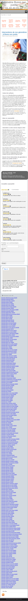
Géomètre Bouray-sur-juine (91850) (8, 332)
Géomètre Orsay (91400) (6, 497)
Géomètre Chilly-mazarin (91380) (8, 370)
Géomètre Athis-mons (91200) (7, 305)
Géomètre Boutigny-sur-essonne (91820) (10, 336)
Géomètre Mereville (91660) (7, 468)
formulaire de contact (17, 163)
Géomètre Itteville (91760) (6, 424)
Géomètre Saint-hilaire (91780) (7, 531)
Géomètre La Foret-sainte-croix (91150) (9, 433)
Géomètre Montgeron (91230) (7, 479)
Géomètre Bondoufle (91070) (7, 329)
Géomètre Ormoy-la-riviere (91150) (8, 495)
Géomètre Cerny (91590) (6, 354)
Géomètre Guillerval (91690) (7, 421)
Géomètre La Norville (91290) (7, 434)
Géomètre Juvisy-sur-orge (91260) (8, 428)
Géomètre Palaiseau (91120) (7, 499)
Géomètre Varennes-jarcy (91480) (8, 559)
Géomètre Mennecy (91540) (7, 467)
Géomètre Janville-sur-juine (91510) (9, 425)
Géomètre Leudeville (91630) (7, 447)
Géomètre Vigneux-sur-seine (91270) (9, 571)
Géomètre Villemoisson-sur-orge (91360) (10, 578)
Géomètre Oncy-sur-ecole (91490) (8, 492)
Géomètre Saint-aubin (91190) (7, 520)
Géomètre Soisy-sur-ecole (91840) (8, 550)
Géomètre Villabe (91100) (6, 572)
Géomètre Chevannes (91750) (7, 369)
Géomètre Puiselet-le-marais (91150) (9, 507)
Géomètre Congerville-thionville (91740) (9, 372)
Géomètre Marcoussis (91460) (7, 459)
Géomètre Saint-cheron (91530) (8, 522)
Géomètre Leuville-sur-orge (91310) (8, 449)
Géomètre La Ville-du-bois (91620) (8, 436)
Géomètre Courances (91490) (7, 376)
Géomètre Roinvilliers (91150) (7, 516)
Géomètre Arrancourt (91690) (7, 303)
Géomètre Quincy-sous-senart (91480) (9, 510)
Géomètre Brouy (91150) (6, 346)
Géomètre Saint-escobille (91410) (8, 526)
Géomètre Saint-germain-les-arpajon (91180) (10, 528)
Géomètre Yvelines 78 (17, 21)
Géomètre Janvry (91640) (6, 427)
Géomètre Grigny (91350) (6, 416)
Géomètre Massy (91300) (6, 464)
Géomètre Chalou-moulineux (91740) (9, 357)
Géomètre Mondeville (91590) (7, 476)
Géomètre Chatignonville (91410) (8, 364)
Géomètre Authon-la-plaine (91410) (8, 306)
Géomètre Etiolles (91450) (7, 398)
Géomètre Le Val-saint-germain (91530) (9, 442)
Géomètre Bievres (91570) (7, 317)
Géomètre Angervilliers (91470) (8, 300)
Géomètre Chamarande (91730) (8, 358)
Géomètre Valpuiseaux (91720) (8, 557)
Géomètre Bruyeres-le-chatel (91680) (9, 349)
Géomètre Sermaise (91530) (7, 549)
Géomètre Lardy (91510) (6, 437)
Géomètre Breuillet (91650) (7, 340)
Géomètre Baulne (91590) (6, 315)
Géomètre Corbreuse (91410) (7, 375)
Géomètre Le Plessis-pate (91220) (8, 440)
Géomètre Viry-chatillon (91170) (8, 584)
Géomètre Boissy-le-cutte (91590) (8, 324)
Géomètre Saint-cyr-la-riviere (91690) (9, 523)
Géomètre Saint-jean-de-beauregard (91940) (10, 532)
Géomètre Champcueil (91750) (7, 360)
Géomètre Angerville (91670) (7, 299)
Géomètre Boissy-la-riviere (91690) (8, 323)
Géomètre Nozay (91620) (6, 489)
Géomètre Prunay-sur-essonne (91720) (9, 505)
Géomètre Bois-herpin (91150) (7, 321)
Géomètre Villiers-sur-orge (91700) (8, 583)
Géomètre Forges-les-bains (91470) (9, 409)
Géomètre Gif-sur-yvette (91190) (8, 410)
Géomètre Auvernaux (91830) (7, 308)
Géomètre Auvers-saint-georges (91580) (9, 309)
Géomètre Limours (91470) (7, 450)
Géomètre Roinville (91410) (7, 514)
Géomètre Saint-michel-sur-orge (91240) (10, 535)
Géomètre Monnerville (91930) (7, 477)
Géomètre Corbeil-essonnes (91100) (9, 373)
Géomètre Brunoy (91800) (6, 348)
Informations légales (14, 599)
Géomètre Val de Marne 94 (18, 25)
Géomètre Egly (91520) (6, 391)
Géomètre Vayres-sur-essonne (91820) (9, 563)
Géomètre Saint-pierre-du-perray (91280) (10, 537)
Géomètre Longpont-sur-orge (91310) (9, 456)
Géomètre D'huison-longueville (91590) (9, 384)
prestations (16, 111)
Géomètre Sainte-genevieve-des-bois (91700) (11, 543)
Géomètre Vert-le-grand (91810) (8, 566)
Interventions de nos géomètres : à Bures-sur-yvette (14, 33)
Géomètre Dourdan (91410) (7, 387)
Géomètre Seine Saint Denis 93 (10, 25)
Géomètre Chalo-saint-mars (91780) (9, 355)
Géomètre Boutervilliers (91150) (8, 335)
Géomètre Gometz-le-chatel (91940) (9, 415)
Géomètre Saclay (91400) (6, 519)
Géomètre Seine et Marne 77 (11, 21)
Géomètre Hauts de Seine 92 (4, 25)
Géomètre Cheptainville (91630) (8, 367)
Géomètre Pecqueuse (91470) (7, 502)
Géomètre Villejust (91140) (7, 577)
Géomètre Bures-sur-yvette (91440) (9, 352)
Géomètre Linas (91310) (6, 452)
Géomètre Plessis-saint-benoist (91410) (9, 504)
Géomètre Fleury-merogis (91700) (8, 403)
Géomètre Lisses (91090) (6, 453)
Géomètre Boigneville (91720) (7, 320)
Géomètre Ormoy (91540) (6, 494)
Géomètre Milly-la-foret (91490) (8, 473)
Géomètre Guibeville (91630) (7, 418)
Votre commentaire (5, 251)
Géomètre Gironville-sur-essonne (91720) (10, 412)
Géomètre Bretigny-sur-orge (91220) (9, 339)
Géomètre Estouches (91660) (7, 395)
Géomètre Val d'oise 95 (24, 25)
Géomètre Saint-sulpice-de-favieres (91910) (10, 538)
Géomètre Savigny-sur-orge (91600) (9, 547)
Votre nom (3, 244)
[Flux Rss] (3, 595)
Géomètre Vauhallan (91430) (7, 562)
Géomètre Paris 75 (4, 21)
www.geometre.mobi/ (6, 290)
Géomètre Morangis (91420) (7, 482)
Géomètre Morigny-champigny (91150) (9, 483)
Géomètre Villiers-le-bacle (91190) (8, 581)
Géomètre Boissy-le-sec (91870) (8, 326)
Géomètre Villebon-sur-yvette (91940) (9, 574)
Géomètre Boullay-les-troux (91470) (9, 330)
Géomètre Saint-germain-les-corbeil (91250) (10, 529)
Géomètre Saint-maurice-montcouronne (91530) (11, 534)
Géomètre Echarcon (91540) (7, 390)
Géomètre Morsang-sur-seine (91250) (9, 486)
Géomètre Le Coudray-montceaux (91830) (10, 439)
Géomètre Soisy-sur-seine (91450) (8, 551)
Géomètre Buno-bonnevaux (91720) (9, 351)
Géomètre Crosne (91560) (6, 382)
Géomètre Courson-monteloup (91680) (9, 381)
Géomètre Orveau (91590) (6, 498)
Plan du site (8, 599)
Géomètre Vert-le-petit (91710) (7, 568)
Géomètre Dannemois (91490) (7, 385)
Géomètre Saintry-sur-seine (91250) (9, 544)
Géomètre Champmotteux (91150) (8, 363)
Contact (20, 599)
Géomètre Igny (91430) (6, 422)
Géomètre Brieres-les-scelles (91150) (9, 343)
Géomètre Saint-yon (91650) (7, 541)
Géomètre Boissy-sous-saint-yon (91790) (10, 327)
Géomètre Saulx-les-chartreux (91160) (9, 546)
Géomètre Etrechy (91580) (7, 400)
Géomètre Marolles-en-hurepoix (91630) (9, 462)
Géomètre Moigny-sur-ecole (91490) (9, 474)
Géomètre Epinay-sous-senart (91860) (9, 392)
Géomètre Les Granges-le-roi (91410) (9, 443)
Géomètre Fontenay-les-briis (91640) (9, 407)
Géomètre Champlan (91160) (7, 361)
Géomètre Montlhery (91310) (7, 480)
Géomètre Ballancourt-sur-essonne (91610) (10, 314)
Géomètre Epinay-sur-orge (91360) (8, 394)
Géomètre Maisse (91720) (6, 458)
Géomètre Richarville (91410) (7, 511)
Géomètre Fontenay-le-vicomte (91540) (9, 406)
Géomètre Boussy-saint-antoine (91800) (9, 333)
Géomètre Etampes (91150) (7, 397)
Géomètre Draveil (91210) (6, 388)
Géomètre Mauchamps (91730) (8, 465)
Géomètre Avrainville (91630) (7, 311)
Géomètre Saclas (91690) (6, 517)
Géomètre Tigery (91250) (6, 554)
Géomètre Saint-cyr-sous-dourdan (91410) (10, 525)
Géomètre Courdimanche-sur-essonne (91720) (11, 379)
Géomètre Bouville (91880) (7, 338)
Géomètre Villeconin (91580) (7, 575)
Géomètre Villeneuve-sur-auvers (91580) (10, 580)
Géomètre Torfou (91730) (6, 556)
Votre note (3, 248)
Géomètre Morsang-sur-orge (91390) (9, 485)
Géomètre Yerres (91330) (6, 587)
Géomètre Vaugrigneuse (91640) (8, 560)
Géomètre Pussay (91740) (7, 508)
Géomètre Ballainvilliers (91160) (8, 312)
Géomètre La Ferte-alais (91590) (8, 430)
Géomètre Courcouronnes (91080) (8, 378)
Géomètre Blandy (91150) (6, 318)
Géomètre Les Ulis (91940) (7, 446)
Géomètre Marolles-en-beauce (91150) (9, 461)
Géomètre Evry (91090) (6, 401)
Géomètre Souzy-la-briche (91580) (8, 553)
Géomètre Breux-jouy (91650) (7, 342)
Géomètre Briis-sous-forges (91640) (9, 345)
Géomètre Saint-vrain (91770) (7, 540)
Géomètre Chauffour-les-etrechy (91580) (10, 366)
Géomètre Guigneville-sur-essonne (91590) (10, 419)
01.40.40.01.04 (14, 8)
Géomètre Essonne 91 (24, 21)
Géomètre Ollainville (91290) (7, 491)
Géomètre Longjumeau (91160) (7, 455)
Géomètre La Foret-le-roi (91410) (8, 431)
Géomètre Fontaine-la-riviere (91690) (9, 404)
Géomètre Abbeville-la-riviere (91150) (9, 297)
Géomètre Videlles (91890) (7, 569)
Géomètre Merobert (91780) (7, 470)
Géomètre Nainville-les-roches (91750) (9, 488)
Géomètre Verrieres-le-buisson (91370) (9, 565)
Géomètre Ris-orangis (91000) (7, 513)
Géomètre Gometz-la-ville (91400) (8, 413)
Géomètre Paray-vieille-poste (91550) (9, 501)
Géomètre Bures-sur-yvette (14, 3)
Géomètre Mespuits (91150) (7, 471)
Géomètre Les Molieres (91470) (8, 444)
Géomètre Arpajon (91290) (7, 302)
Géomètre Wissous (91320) (7, 586)
